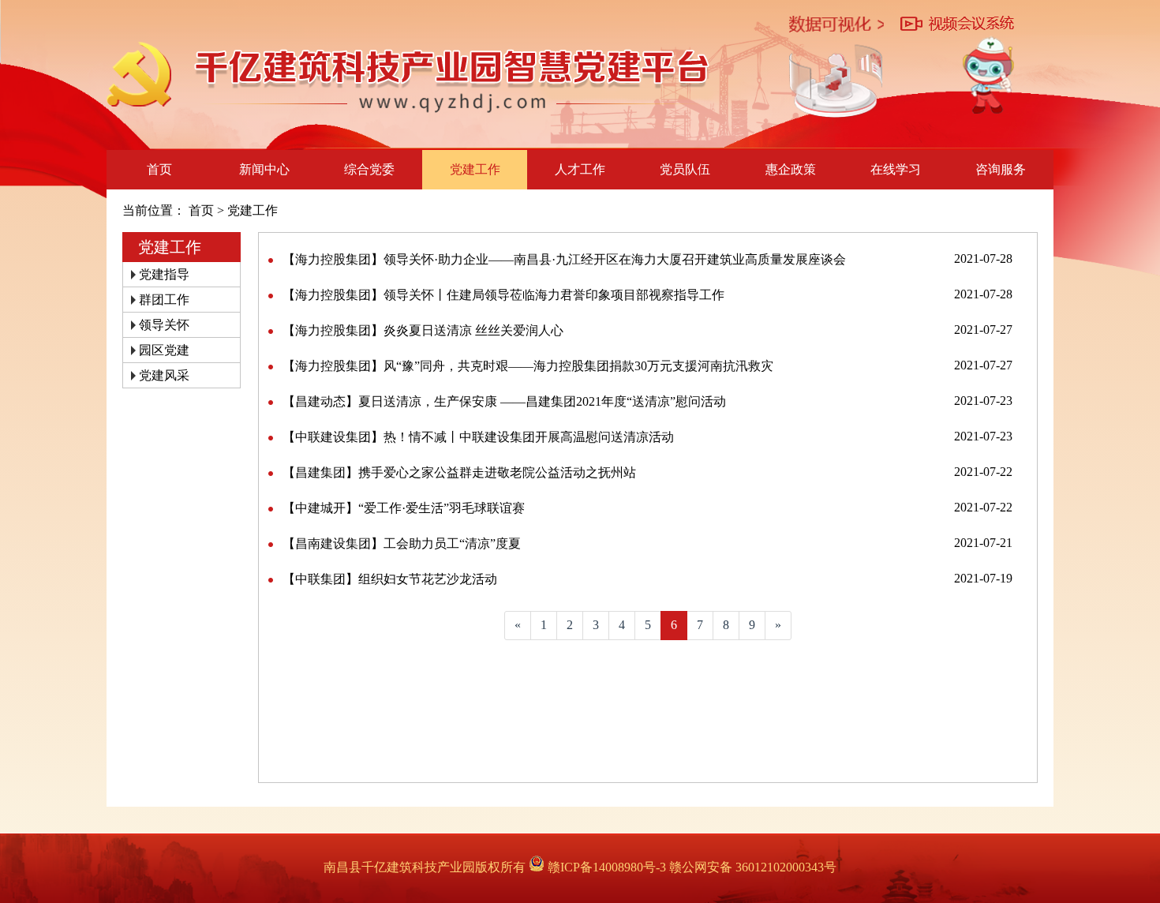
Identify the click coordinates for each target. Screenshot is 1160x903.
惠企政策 (790, 169)
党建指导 (164, 274)
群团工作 (164, 299)
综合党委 (369, 169)
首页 (159, 169)
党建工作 (475, 169)
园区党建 (164, 350)
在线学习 (895, 169)
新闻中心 (264, 169)
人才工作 (580, 169)
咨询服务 (1000, 169)
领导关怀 (164, 325)
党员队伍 (685, 169)
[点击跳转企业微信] (988, 75)
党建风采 (164, 375)
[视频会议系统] (957, 25)
